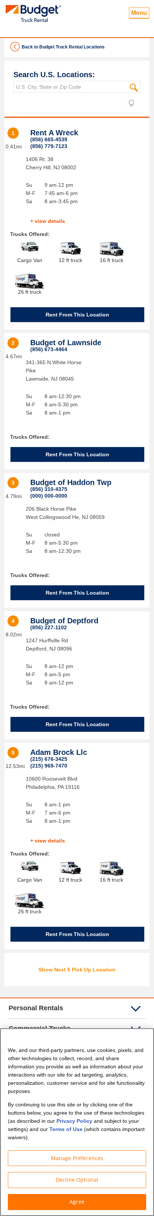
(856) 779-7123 (48, 146)
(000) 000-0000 (48, 496)
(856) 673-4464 (48, 349)
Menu (139, 13)
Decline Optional (77, 1179)
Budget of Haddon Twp (70, 482)
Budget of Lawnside (65, 342)
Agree (77, 1201)
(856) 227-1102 (48, 627)
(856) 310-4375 (48, 489)
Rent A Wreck (54, 133)
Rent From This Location (77, 315)
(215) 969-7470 (48, 766)
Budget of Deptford (64, 621)
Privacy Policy (74, 1121)
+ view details (47, 221)
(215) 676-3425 (48, 759)
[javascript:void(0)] (128, 104)
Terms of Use (66, 1129)
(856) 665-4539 (48, 139)
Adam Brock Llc (58, 752)
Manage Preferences (77, 1158)
